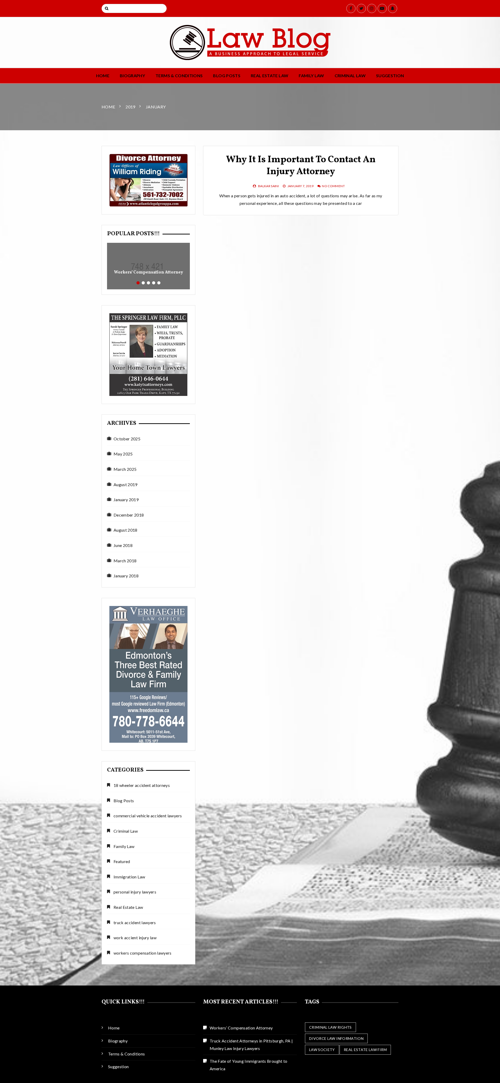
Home (102, 75)
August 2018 (126, 529)
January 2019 (126, 499)
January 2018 (126, 575)
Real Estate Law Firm (365, 1049)
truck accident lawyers (135, 922)
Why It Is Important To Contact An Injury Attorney (301, 166)
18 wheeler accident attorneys (142, 785)
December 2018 (129, 514)
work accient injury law (135, 937)
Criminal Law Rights (330, 1027)
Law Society (322, 1049)
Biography (132, 75)
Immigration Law (129, 876)
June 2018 (123, 545)
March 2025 (125, 469)
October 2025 (127, 438)
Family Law (311, 75)
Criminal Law (350, 75)
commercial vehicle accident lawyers (148, 815)
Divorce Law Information (336, 1038)
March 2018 (125, 560)
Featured (122, 861)
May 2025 (123, 453)
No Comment (333, 186)
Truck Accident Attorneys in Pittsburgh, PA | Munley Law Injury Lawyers (251, 1044)
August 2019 (126, 484)
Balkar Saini (268, 186)
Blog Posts (226, 75)
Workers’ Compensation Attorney (148, 272)
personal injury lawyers (135, 891)
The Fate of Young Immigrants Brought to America (249, 1065)
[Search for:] (134, 8)
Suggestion (390, 75)
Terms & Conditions (179, 75)
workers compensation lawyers (143, 952)
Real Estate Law (269, 75)
